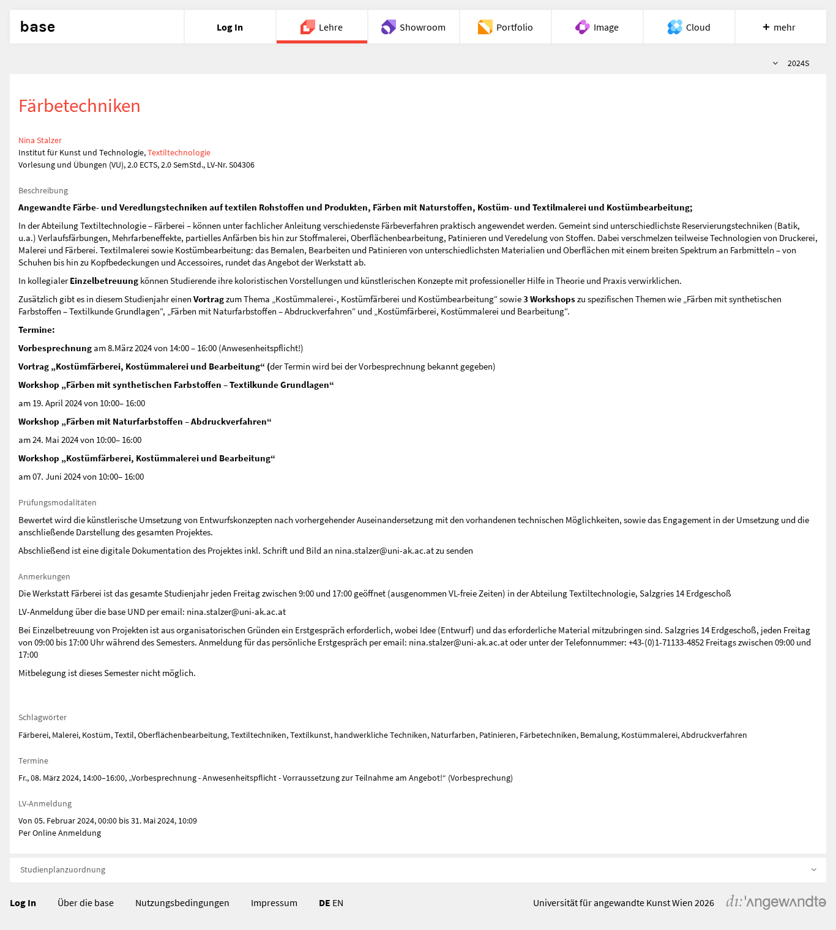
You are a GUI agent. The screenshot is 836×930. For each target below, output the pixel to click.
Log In (23, 902)
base (37, 27)
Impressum (274, 902)
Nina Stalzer (40, 140)
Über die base (86, 902)
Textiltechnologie (179, 152)
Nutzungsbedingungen (182, 902)
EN (337, 902)
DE (324, 902)
